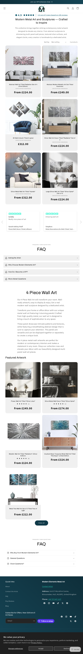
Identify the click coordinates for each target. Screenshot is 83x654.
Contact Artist (47, 586)
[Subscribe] (33, 620)
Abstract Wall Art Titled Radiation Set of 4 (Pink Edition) (23, 85)
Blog (7, 606)
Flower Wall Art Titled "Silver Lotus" (23, 401)
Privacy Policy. (36, 643)
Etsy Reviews (9, 601)
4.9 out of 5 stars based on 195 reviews (53, 15)
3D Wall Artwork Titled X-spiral (23, 138)
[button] (4, 8)
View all (41, 523)
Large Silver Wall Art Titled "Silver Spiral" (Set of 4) (60, 192)
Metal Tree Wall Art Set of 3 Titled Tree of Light (23, 509)
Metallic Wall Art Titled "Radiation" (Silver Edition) (23, 455)
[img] (23, 214)
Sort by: (46, 42)
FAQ (6, 596)
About (7, 586)
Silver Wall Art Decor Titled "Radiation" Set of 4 (59, 139)
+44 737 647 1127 (54, 599)
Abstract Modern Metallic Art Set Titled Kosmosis (60, 85)
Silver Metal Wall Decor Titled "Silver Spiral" (60, 401)
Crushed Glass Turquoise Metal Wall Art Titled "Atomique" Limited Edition (59, 455)
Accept (40, 648)
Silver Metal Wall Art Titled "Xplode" (23, 191)
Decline (66, 648)
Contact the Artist (11, 591)
